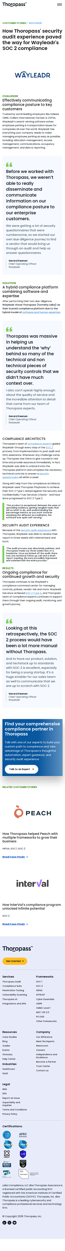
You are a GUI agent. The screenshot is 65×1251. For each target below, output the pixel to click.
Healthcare (8, 1069)
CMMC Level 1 (43, 1008)
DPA (4, 1093)
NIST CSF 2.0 (42, 1012)
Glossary (7, 1054)
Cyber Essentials (45, 999)
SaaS (5, 1073)
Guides (6, 1045)
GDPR (39, 1003)
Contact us (42, 1070)
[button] (60, 5)
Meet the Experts (45, 1041)
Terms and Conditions (14, 1109)
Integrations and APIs (14, 1003)
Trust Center (43, 1066)
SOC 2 (49, 447)
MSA (4, 1089)
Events (6, 1050)
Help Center (9, 1059)
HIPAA (39, 990)
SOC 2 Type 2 (33, 593)
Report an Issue (11, 1098)
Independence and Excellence (46, 1056)
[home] (14, 5)
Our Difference (44, 1037)
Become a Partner (46, 1061)
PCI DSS (40, 1016)
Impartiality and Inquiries (11, 1104)
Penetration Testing (13, 990)
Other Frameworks (46, 1021)
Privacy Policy (9, 1114)
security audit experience (36, 530)
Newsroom (42, 1045)
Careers (40, 1050)
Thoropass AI (9, 999)
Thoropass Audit (11, 981)
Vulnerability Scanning (14, 994)
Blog (4, 1041)
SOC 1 (39, 981)
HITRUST (40, 994)
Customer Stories (14, 23)
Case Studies (9, 1037)
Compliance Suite (12, 986)
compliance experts (40, 443)
